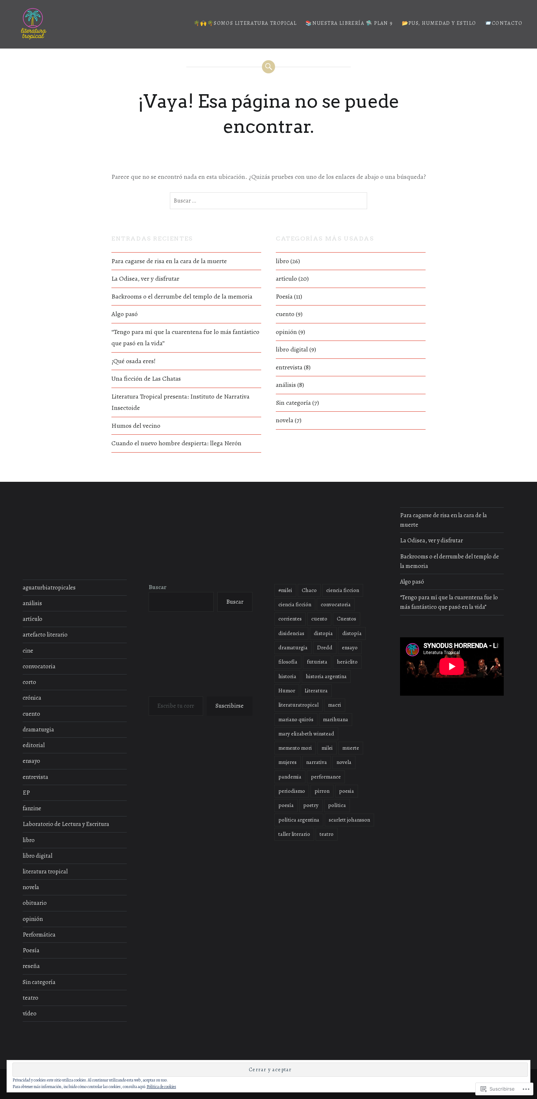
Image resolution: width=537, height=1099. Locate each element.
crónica (32, 698)
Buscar (158, 587)
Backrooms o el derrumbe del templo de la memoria (181, 296)
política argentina (298, 819)
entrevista (289, 367)
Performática (39, 935)
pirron (322, 791)
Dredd (324, 647)
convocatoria (39, 666)
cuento (285, 314)
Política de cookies (161, 1087)
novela (284, 420)
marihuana (335, 719)
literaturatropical (298, 704)
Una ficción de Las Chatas (146, 378)
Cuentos (346, 618)
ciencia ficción (294, 604)
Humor (286, 690)
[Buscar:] (268, 200)
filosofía (287, 661)
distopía (352, 633)
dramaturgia (38, 730)
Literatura (316, 690)
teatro (30, 998)
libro (282, 261)
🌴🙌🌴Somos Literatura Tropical (245, 23)
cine (28, 651)
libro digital (292, 349)
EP (26, 793)
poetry (311, 805)
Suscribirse (230, 706)
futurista (317, 661)
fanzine (32, 808)
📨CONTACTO (503, 23)
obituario (35, 903)
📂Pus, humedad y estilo (439, 23)
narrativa (316, 762)
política (337, 805)
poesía (286, 805)
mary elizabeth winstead (306, 733)
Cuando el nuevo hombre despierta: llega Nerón (176, 443)
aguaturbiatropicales (49, 588)
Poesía (284, 296)
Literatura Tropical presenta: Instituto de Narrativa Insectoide (180, 402)
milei (327, 748)
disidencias (291, 633)
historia (287, 676)
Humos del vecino (135, 425)
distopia (323, 633)
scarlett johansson (349, 819)
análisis (286, 384)
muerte (350, 748)
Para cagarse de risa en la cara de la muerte (169, 261)
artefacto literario (45, 635)
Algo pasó (124, 314)
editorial (34, 745)
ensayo (31, 761)
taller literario (294, 834)
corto (29, 682)
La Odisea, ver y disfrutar (145, 278)
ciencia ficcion (342, 590)
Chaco (309, 590)
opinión (286, 331)
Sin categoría (293, 402)
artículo (286, 278)
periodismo (291, 791)
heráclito (347, 661)
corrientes (290, 618)
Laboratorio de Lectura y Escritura (66, 824)
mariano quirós (295, 719)
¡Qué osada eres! (133, 361)
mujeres (287, 762)
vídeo (30, 1014)
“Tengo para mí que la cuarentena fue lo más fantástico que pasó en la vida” (185, 337)
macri (334, 704)
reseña (31, 966)
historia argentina (326, 676)
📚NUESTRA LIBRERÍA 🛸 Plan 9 (349, 23)
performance (326, 776)
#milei (285, 590)
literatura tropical (45, 872)
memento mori (295, 748)
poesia (346, 791)
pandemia (289, 776)
